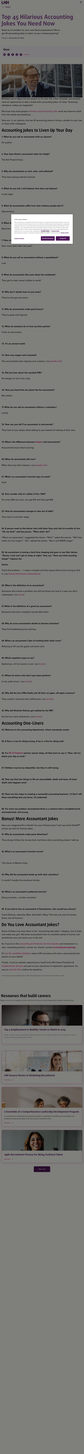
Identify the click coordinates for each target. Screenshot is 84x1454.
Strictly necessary (47, 238)
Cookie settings (19, 238)
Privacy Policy (55, 231)
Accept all (63, 238)
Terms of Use (65, 233)
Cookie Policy (45, 231)
